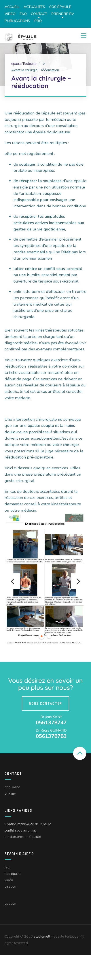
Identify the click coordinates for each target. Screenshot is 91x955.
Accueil (12, 6)
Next (78, 581)
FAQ (23, 13)
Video (10, 13)
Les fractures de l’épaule (23, 836)
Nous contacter (45, 703)
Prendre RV (62, 13)
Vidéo (9, 880)
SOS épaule (60, 6)
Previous (12, 581)
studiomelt (42, 936)
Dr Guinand (12, 787)
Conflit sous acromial (20, 830)
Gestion (10, 886)
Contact (39, 13)
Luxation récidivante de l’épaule (28, 824)
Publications (17, 20)
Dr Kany (10, 793)
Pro (38, 20)
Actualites (34, 6)
